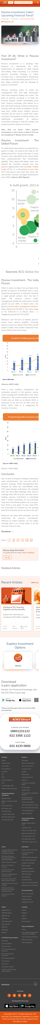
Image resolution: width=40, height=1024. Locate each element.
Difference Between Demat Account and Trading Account (8, 889)
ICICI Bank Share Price (28, 839)
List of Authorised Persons (30, 937)
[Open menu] (37, 2)
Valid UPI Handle (27, 813)
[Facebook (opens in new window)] (9, 995)
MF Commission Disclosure (30, 807)
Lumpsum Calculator (28, 863)
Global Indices (6, 910)
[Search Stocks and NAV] (34, 2)
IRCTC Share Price (7, 805)
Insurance (5, 771)
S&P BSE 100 (6, 916)
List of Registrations (28, 810)
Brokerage (25, 760)
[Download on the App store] (12, 1006)
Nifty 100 (4, 927)
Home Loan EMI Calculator (30, 882)
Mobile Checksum (27, 940)
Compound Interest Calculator (27, 853)
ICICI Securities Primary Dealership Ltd (9, 970)
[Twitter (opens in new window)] (19, 995)
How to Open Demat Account (8, 895)
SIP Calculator (26, 877)
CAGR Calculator (27, 880)
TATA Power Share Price (29, 830)
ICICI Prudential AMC (8, 958)
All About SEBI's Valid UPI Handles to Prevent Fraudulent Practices (9, 851)
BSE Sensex (5, 918)
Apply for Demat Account (23, 2)
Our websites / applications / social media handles (30, 933)
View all (35, 583)
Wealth (24, 771)
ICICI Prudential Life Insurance (8, 954)
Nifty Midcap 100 (7, 921)
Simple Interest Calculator (29, 850)
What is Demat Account (9, 862)
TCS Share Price (26, 828)
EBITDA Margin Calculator (30, 857)
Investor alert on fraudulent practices (30, 794)
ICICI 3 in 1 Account (28, 893)
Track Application (27, 942)
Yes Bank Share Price (8, 814)
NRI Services (25, 774)
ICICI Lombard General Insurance (9, 950)
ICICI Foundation (7, 943)
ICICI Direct (5, 964)
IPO (3, 783)
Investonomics (26, 921)
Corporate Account (27, 902)
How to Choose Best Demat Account (8, 870)
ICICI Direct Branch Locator (30, 805)
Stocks (4, 760)
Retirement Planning (28, 763)
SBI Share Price (6, 798)
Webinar (24, 913)
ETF (32, 79)
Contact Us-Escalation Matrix (28, 783)
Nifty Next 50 (6, 924)
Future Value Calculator (29, 860)
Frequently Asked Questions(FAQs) (27, 798)
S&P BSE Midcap (7, 913)
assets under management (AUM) (22, 306)
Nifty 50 (4, 932)
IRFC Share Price (7, 808)
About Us (24, 780)
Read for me (9, 22)
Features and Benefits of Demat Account (9, 875)
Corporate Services (27, 777)
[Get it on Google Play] (28, 1006)
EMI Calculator (26, 865)
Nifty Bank (5, 930)
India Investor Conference (9, 788)
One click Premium (27, 766)
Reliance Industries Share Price (9, 802)
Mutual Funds (6, 763)
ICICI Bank (5, 941)
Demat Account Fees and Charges (9, 884)
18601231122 (20, 731)
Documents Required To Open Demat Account (9, 879)
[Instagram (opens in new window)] (14, 995)
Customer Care (26, 769)
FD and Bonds (6, 769)
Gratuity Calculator (27, 868)
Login (10, 2)
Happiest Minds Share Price (28, 824)
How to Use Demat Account (7, 866)
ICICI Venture (6, 961)
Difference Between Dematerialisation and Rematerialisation (8, 857)
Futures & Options (7, 780)
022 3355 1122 (20, 735)
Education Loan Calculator (30, 885)
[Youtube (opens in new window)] (29, 995)
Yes (6, 557)
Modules (24, 918)
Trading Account (27, 899)
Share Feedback (28, 553)
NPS (3, 777)
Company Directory (7, 820)
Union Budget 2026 (8, 785)
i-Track (24, 929)
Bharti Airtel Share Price (29, 833)
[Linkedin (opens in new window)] (24, 995)
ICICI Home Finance (8, 967)
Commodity (5, 766)
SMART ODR (25, 790)
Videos (24, 916)
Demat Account (26, 896)
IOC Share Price (6, 811)
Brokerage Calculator (28, 871)
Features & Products (28, 802)
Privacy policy (26, 787)
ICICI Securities (6, 946)
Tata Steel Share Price (8, 817)
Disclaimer (6, 531)
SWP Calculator (26, 874)
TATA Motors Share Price (29, 842)
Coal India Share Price (28, 836)
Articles (24, 910)
